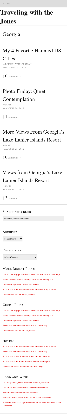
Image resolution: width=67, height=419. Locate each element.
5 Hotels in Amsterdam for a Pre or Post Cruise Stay (25, 325)
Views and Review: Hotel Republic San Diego (23, 366)
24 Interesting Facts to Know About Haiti (21, 284)
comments (11, 76)
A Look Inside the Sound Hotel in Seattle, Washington (26, 361)
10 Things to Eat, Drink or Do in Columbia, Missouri (26, 382)
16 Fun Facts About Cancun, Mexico (19, 294)
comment (11, 116)
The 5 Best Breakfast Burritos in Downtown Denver (25, 387)
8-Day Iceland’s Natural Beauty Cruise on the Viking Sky (28, 279)
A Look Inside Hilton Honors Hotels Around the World (27, 356)
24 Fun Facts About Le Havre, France (19, 330)
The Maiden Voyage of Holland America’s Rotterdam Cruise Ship (31, 274)
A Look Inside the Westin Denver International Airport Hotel (29, 289)
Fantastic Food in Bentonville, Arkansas (20, 392)
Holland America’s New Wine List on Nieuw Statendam (27, 397)
